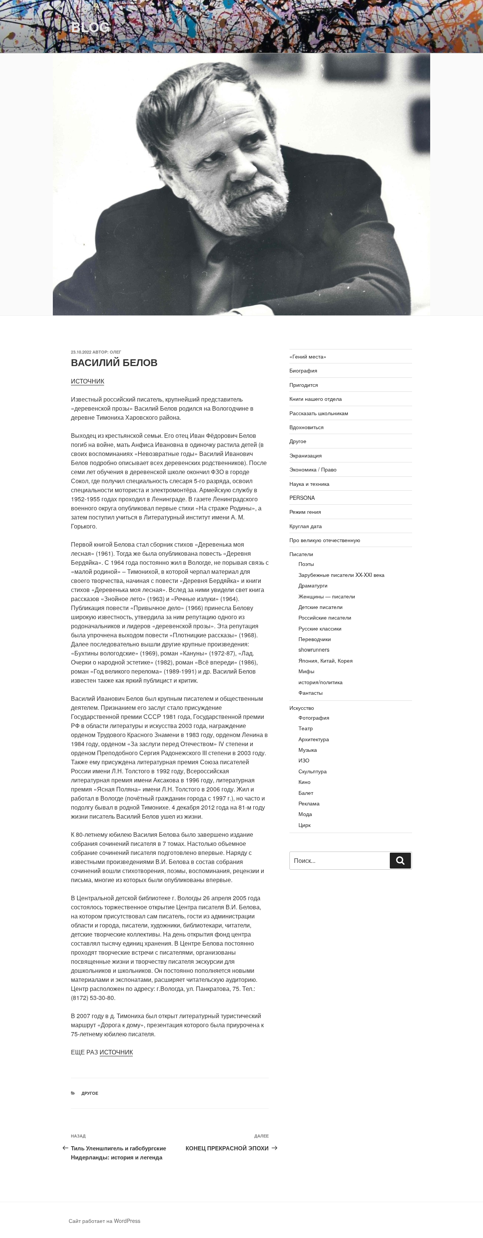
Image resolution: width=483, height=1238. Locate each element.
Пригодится (303, 384)
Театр (305, 728)
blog (90, 26)
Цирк (304, 824)
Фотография (313, 717)
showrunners (313, 649)
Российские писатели (324, 617)
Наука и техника (309, 483)
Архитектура (313, 739)
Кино (304, 781)
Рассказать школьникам (318, 413)
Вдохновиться (306, 427)
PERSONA (302, 497)
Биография (303, 370)
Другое (90, 1093)
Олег (115, 352)
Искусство (301, 707)
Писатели (301, 554)
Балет (305, 792)
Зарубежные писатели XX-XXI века (341, 574)
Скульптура (312, 771)
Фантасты (310, 692)
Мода (305, 814)
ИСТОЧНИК (87, 381)
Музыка (307, 749)
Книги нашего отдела (315, 398)
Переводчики (314, 639)
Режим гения (305, 511)
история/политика (320, 682)
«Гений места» (307, 356)
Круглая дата (305, 526)
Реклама (309, 803)
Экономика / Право (313, 469)
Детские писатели (320, 606)
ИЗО (303, 760)
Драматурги (313, 585)
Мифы (306, 671)
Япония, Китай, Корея (325, 660)
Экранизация (305, 455)
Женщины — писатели (326, 596)
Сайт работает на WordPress (104, 1220)
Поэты (306, 563)
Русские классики (319, 628)
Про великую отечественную (324, 540)
